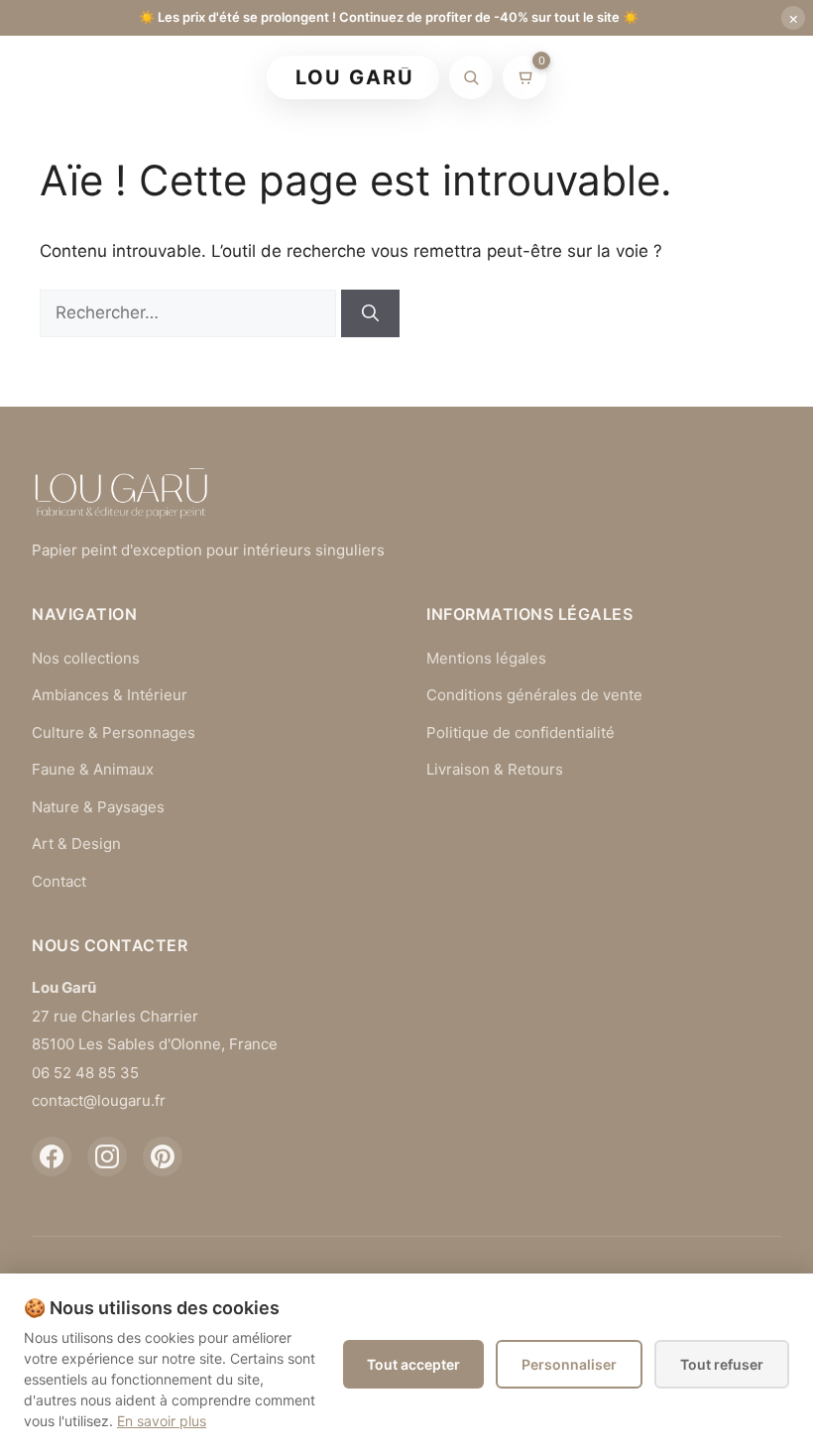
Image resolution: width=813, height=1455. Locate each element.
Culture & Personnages (113, 732)
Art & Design (76, 843)
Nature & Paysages (98, 806)
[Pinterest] (162, 1156)
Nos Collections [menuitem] (490, 77)
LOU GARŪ (354, 77)
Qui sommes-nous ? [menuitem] (666, 77)
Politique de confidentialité (520, 732)
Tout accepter (413, 1364)
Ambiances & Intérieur (109, 694)
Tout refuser (721, 1364)
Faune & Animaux (93, 769)
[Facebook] (51, 1156)
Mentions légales (486, 658)
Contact (59, 881)
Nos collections (86, 658)
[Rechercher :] (190, 312)
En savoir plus (161, 1420)
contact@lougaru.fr (99, 1100)
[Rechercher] (471, 77)
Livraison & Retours (494, 769)
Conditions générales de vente (534, 694)
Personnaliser (569, 1364)
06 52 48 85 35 (85, 1072)
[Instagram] (107, 1156)
